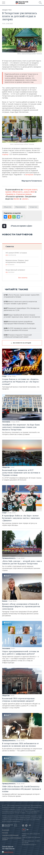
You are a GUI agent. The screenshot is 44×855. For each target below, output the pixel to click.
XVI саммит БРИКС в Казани (16, 254)
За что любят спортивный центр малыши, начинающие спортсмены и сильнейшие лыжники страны (22, 565)
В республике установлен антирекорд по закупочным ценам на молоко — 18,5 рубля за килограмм (22, 747)
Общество (7, 10)
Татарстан (33, 207)
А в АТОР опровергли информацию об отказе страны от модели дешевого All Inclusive (21, 475)
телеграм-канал (30, 189)
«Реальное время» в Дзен (21, 226)
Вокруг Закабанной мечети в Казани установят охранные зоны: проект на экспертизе (22, 316)
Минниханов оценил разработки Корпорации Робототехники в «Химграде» (19, 323)
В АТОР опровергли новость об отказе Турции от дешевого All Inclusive (20, 329)
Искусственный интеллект (15, 271)
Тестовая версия (8, 849)
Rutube (16, 199)
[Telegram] (18, 217)
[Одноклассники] (9, 217)
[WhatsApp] (14, 217)
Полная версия (7, 847)
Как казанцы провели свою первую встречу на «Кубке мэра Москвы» (21, 520)
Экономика (6, 422)
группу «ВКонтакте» (14, 192)
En (27, 830)
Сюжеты (10, 246)
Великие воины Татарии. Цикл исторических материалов (17, 262)
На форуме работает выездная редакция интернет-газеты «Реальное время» (21, 791)
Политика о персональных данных (11, 838)
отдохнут (5, 154)
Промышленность (8, 558)
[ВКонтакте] (5, 217)
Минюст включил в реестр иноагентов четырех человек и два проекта (20, 303)
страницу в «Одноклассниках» (18, 194)
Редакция (5, 830)
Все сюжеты (22, 278)
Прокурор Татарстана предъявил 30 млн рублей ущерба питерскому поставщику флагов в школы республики (21, 610)
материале (29, 175)
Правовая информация (10, 835)
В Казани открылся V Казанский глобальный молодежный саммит (18, 336)
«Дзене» (25, 199)
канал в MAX (29, 192)
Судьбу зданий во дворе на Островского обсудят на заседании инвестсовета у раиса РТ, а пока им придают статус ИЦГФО (21, 703)
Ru (24, 829)
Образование (20, 207)
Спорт (4, 376)
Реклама (5, 833)
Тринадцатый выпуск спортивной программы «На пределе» (20, 384)
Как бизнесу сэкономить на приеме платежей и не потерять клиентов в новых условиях (21, 429)
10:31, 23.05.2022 (7, 23)
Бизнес (4, 601)
